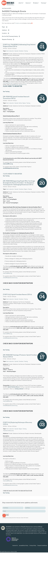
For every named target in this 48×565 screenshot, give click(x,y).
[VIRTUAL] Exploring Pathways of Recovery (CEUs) (17, 423)
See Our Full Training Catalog (10, 36)
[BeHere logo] (3, 528)
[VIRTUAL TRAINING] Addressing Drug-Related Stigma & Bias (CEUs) (19, 45)
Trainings (43, 2)
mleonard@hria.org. (7, 83)
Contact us (17, 23)
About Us (21, 2)
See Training (6, 91)
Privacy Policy (32, 545)
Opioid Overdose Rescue (14, 387)
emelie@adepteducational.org (10, 168)
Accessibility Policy (23, 545)
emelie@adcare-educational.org (18, 84)
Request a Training (7, 39)
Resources (28, 2)
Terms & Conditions (42, 545)
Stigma (24, 103)
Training (26, 51)
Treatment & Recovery (8, 430)
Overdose (21, 51)
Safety (20, 103)
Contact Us (15, 545)
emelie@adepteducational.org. (10, 277)
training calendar (19, 388)
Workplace (35, 2)
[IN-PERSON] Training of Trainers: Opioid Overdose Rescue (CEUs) (20, 356)
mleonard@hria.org (8, 163)
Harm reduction (10, 51)
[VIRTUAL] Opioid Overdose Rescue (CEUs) (17, 294)
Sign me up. (5, 514)
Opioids (16, 51)
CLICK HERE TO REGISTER (12, 174)
